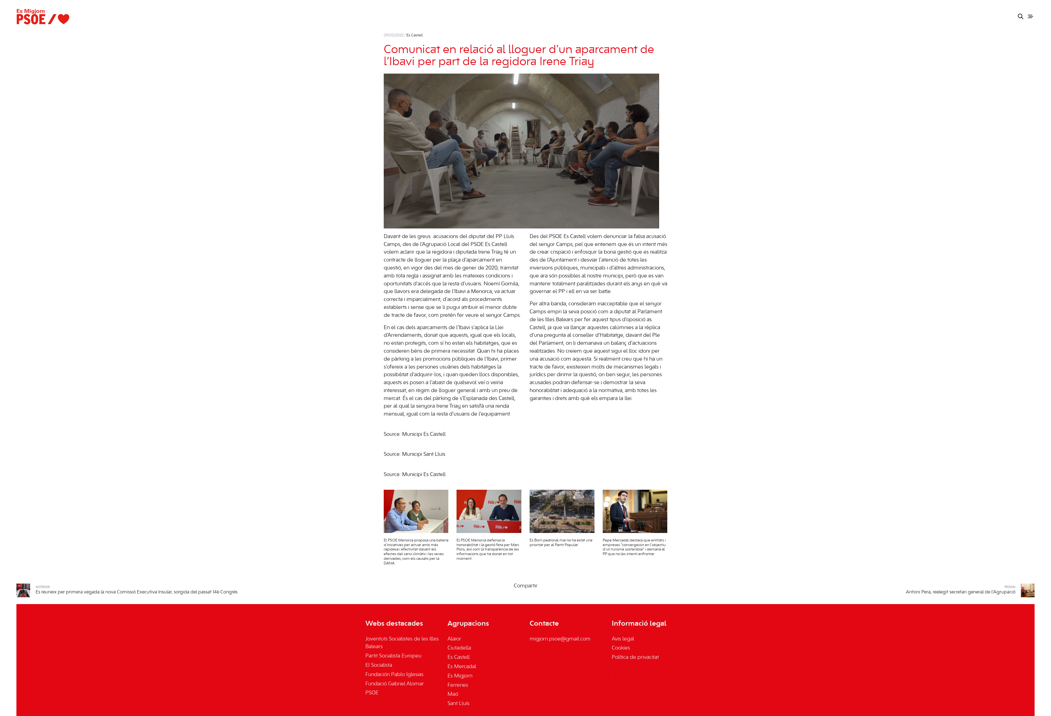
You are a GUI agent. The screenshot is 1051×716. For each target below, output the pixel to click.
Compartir (526, 586)
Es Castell (414, 35)
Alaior (454, 639)
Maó (452, 694)
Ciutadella (459, 648)
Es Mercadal (461, 666)
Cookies (621, 648)
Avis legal (623, 639)
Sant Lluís (458, 703)
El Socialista (378, 665)
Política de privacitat (635, 657)
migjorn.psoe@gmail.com (560, 639)
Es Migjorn (459, 676)
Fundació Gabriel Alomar (394, 684)
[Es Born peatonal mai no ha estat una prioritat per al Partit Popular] (562, 511)
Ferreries (457, 685)
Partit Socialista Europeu (393, 656)
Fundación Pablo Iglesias (394, 674)
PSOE (372, 693)
